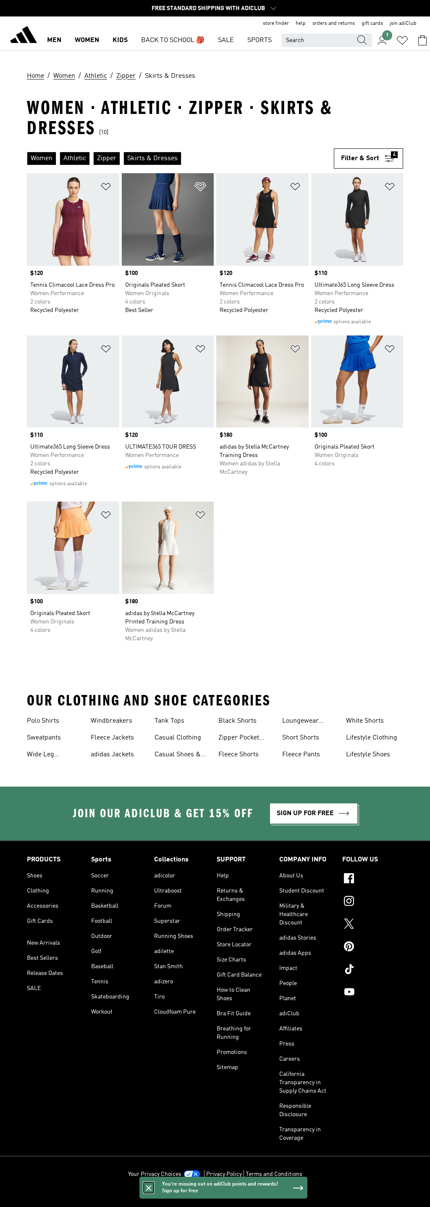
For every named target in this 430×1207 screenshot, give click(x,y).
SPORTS (259, 40)
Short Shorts (300, 737)
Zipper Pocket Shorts (238, 738)
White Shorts (365, 721)
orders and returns (333, 23)
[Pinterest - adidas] (372, 947)
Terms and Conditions (274, 1174)
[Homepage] (23, 36)
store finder (276, 23)
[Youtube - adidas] (372, 993)
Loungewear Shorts (300, 722)
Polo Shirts (43, 721)
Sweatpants (44, 737)
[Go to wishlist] (402, 40)
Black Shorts (237, 721)
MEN (54, 40)
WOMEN (87, 40)
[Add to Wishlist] (106, 188)
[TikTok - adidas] (372, 970)
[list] (180, 158)
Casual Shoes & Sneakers (178, 755)
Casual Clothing (178, 737)
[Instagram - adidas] (372, 902)
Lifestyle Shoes (368, 754)
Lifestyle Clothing (371, 737)
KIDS (120, 40)
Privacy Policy (224, 1174)
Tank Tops (169, 721)
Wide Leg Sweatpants (44, 755)
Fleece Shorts (238, 754)
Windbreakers (111, 721)
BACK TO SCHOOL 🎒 (173, 40)
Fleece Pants (301, 754)
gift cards (372, 23)
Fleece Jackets (112, 737)
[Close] (149, 1187)
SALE (226, 40)
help (301, 23)
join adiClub (403, 23)
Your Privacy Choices (154, 1174)
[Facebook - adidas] (372, 879)
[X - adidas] (372, 925)
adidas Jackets (112, 754)
